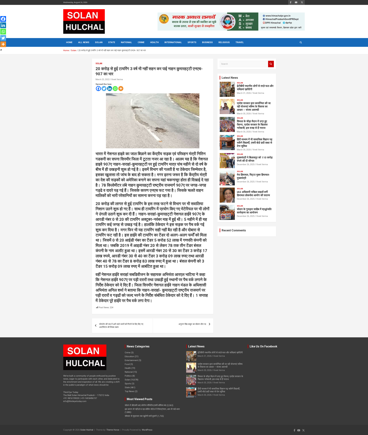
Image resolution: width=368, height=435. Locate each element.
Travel (239, 42)
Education (129, 356)
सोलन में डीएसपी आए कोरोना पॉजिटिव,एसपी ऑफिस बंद (145, 405)
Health (154, 42)
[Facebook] (98, 88)
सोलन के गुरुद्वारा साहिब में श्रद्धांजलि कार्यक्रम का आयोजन (254, 211)
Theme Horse (112, 430)
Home (69, 42)
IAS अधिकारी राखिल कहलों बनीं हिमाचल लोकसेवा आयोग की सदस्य (253, 193)
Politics (128, 376)
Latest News (230, 77)
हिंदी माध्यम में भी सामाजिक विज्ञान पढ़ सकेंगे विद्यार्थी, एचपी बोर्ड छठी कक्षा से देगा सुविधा (254, 143)
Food (127, 364)
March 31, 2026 (244, 93)
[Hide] (1, 50)
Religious (224, 42)
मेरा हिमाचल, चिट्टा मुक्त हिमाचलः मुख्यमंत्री (253, 176)
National (126, 42)
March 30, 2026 (244, 113)
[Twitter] (104, 88)
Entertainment (131, 360)
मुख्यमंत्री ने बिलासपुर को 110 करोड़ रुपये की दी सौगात (255, 159)
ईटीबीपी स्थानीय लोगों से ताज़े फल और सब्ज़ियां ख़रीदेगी (255, 87)
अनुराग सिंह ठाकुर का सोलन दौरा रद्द (192, 324)
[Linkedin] (109, 88)
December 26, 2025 (246, 164)
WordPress (147, 430)
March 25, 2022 (103, 79)
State (111, 42)
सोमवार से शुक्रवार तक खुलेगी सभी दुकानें (141, 416)
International (173, 42)
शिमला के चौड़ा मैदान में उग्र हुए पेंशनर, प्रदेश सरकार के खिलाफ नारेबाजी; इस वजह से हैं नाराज (252, 125)
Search (271, 64)
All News (83, 42)
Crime (141, 42)
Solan (98, 42)
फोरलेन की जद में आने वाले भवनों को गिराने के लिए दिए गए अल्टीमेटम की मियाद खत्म (121, 325)
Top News (129, 391)
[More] (120, 88)
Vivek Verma (117, 79)
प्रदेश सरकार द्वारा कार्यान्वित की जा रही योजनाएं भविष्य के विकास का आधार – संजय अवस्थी (254, 106)
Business (207, 42)
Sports (192, 42)
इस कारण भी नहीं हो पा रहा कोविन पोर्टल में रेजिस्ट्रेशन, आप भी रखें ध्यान (152, 409)
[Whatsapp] (115, 88)
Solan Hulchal (86, 430)
